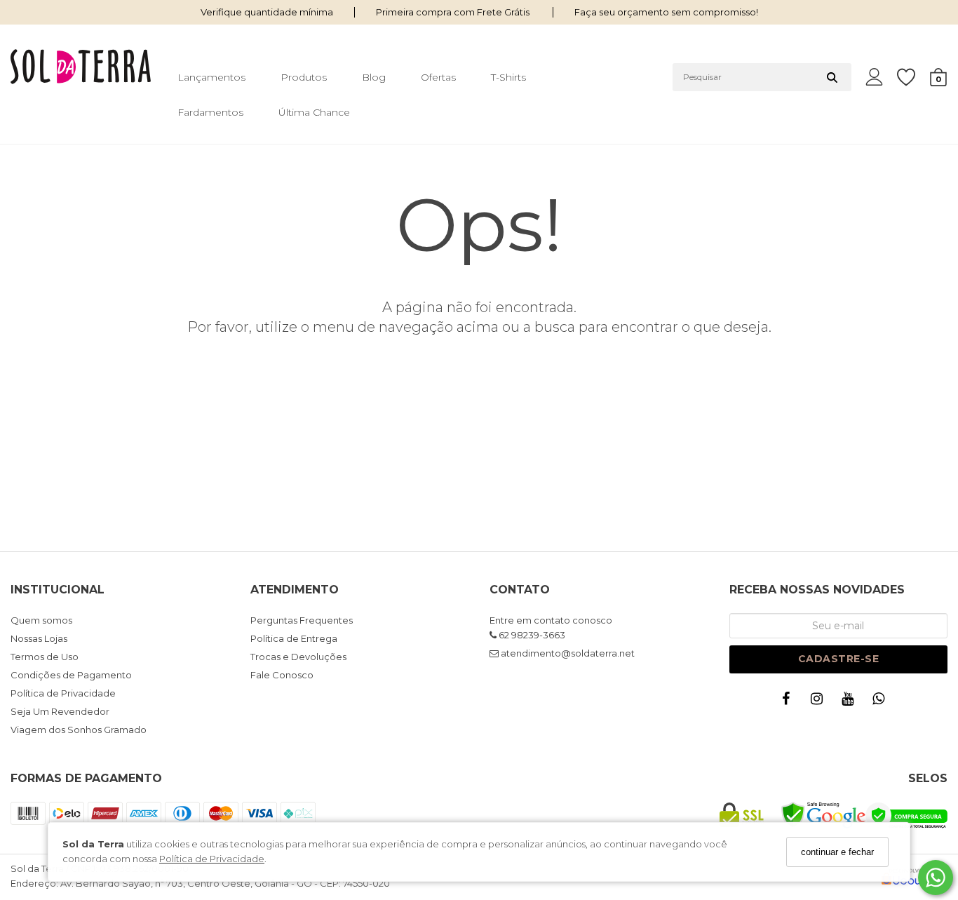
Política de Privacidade (211, 859)
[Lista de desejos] (913, 77)
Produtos (304, 77)
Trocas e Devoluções (298, 656)
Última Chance (314, 112)
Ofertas (438, 77)
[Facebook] (789, 701)
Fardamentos (210, 112)
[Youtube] (850, 701)
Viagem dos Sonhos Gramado (79, 729)
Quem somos (41, 620)
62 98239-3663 (531, 634)
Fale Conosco (281, 674)
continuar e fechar (837, 852)
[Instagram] (819, 701)
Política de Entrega (293, 638)
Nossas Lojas (39, 638)
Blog (374, 77)
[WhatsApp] (881, 701)
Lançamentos (211, 77)
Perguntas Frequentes (301, 620)
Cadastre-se (838, 658)
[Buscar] (832, 77)
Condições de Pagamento (71, 674)
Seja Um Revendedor (60, 711)
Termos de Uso (45, 656)
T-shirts (508, 77)
